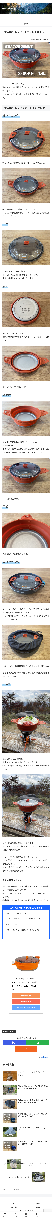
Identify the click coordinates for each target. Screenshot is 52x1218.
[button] (47, 605)
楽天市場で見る (26, 1001)
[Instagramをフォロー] (14, 1042)
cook (13, 1032)
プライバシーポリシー (26, 1210)
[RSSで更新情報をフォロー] (26, 1049)
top (14, 1203)
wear (38, 1203)
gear (6, 1032)
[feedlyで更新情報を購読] (37, 1042)
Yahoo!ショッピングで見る (26, 1007)
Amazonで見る (26, 995)
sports (14, 1207)
